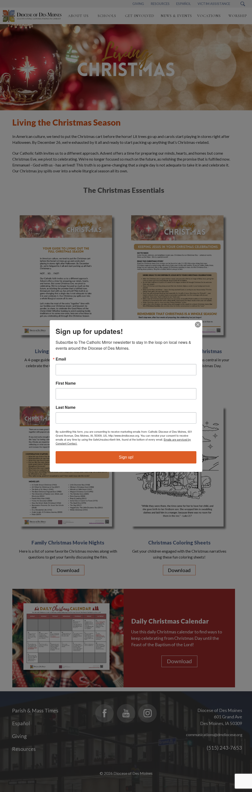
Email (61, 359)
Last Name (66, 407)
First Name (66, 383)
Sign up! (126, 457)
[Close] (198, 325)
